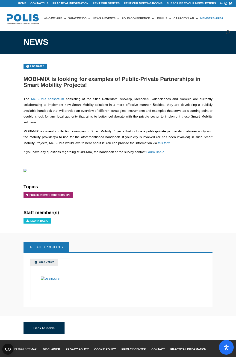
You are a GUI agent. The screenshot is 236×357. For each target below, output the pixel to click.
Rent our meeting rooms (143, 3)
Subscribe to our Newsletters (191, 3)
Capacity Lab (184, 18)
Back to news (44, 328)
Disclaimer (51, 349)
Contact (158, 349)
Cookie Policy (105, 349)
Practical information (70, 3)
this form (164, 143)
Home (22, 3)
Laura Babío (155, 152)
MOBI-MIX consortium (48, 99)
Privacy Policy (77, 349)
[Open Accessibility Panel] (226, 347)
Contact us (39, 3)
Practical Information (188, 349)
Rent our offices (106, 3)
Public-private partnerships (50, 195)
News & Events (104, 18)
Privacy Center (133, 349)
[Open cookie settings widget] (7, 349)
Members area (211, 18)
